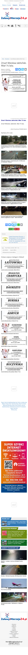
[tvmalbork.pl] (12, 8)
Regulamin (13, 627)
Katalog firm (13, 624)
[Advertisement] (14, 42)
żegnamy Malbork (13, 250)
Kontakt (9, 5)
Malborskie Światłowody (13, 634)
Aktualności (7, 58)
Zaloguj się (15, 5)
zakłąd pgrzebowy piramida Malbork (9, 252)
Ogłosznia (13, 622)
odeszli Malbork (5, 250)
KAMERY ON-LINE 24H (19, 25)
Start (3, 58)
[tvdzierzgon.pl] (22, 8)
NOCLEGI (12, 25)
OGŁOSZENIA (1, 25)
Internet (13, 625)
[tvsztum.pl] (17, 8)
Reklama (4, 5)
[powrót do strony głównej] (14, 16)
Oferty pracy (14, 409)
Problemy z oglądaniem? (14, 631)
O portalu (14, 626)
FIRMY (5, 25)
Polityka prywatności (13, 628)
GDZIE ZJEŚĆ (8, 25)
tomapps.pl (18, 642)
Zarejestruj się (22, 5)
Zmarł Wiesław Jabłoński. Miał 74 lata (12, 247)
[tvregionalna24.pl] (6, 8)
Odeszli (22, 72)
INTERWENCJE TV (15, 25)
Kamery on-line (14, 630)
